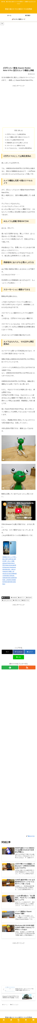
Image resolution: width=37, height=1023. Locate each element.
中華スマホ (17, 600)
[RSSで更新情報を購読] (27, 667)
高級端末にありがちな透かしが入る (17, 142)
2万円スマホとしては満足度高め (16, 134)
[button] (33, 542)
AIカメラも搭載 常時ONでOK (15, 140)
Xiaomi (29, 597)
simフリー (22, 597)
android (15, 597)
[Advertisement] (18, 44)
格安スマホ (26, 600)
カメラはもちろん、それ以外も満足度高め (19, 148)
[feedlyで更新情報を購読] (10, 667)
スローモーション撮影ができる (16, 145)
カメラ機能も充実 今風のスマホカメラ (18, 137)
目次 (15, 130)
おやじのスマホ (7, 600)
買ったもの (6, 597)
